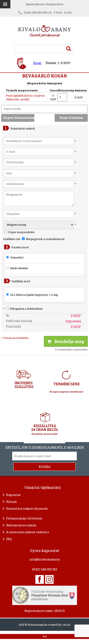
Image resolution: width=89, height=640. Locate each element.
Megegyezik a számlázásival (44, 239)
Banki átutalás (19, 268)
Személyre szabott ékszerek (27, 509)
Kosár (37, 63)
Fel (45, 636)
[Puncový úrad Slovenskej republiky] (44, 595)
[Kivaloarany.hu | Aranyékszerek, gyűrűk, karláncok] (44, 43)
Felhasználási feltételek (24, 518)
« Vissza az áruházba (14, 338)
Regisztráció (55, 4)
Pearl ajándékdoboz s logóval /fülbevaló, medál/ (25, 97)
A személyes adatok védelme (27, 532)
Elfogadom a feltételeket (22, 309)
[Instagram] (49, 579)
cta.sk (66, 624)
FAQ (9, 539)
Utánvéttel (16, 257)
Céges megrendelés (21, 232)
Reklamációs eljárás (21, 525)
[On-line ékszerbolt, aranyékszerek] (5, 4)
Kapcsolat (13, 495)
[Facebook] (39, 579)
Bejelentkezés (35, 4)
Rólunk (11, 502)
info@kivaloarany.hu (44, 559)
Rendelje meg (67, 341)
